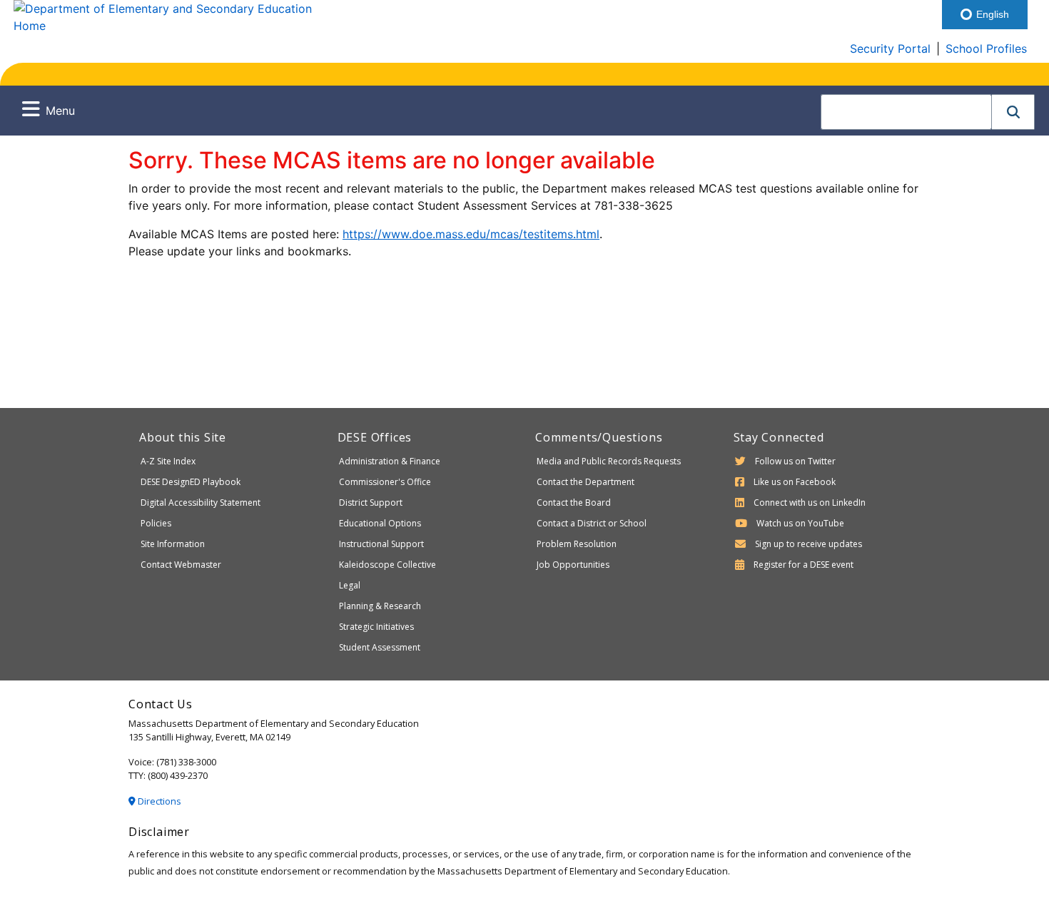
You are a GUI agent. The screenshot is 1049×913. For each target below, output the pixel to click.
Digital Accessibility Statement (200, 502)
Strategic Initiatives (376, 627)
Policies (156, 523)
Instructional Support (381, 544)
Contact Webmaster (181, 564)
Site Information (173, 544)
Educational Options (380, 523)
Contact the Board (574, 502)
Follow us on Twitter (795, 461)
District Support (370, 502)
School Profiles (986, 48)
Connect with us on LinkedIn (810, 502)
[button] (1013, 112)
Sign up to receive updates (808, 544)
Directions (158, 801)
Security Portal (890, 48)
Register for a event (803, 564)
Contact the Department (585, 482)
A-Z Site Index (168, 461)
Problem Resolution (577, 544)
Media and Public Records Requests (609, 461)
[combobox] (906, 112)
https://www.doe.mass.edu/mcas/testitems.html (471, 234)
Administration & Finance (389, 461)
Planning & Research (380, 606)
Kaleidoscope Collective (387, 564)
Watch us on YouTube (800, 523)
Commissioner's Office (385, 482)
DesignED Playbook (190, 482)
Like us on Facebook (795, 482)
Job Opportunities (573, 564)
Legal (349, 585)
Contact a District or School (592, 523)
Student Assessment (379, 647)
